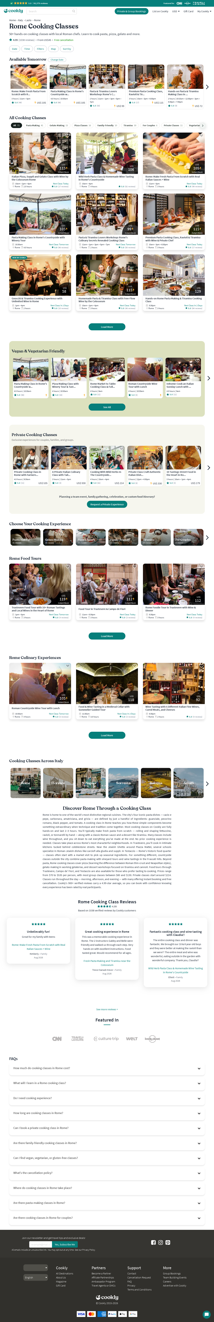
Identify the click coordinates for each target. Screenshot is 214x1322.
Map (53, 48)
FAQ (129, 1281)
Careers (167, 1281)
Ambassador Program (103, 1281)
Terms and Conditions (139, 1289)
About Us (61, 1277)
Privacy (131, 1285)
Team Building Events (174, 1277)
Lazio (28, 20)
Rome (37, 20)
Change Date (57, 59)
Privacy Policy (88, 1249)
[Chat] (207, 1315)
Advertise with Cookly (174, 1285)
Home (12, 20)
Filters (40, 48)
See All (107, 407)
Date (14, 48)
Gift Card (188, 11)
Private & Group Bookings (131, 11)
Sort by (67, 48)
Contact (131, 1273)
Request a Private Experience (107, 504)
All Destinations (64, 1273)
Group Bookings (172, 1273)
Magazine (61, 1281)
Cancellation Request (139, 1277)
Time (27, 48)
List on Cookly (160, 11)
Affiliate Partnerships (103, 1277)
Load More (107, 326)
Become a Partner (101, 1273)
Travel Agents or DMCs (103, 1285)
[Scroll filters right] (203, 126)
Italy (20, 20)
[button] (29, 3)
